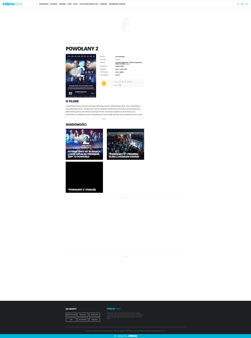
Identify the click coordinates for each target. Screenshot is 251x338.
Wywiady (53, 4)
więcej (127, 64)
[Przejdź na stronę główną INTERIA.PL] (9, 4)
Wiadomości (44, 4)
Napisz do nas (71, 315)
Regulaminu (110, 331)
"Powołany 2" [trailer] (82, 189)
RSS (71, 320)
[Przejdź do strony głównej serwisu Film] (18, 4)
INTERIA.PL (141, 331)
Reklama (95, 320)
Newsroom (94, 315)
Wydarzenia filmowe (117, 4)
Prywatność (128, 331)
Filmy (69, 4)
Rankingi (103, 4)
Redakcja (83, 315)
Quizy (75, 4)
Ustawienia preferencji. (119, 331)
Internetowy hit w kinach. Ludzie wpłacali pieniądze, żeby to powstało (84, 154)
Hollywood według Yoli (89, 4)
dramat (117, 59)
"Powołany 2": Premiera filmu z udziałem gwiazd (124, 155)
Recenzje (62, 4)
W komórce (83, 320)
